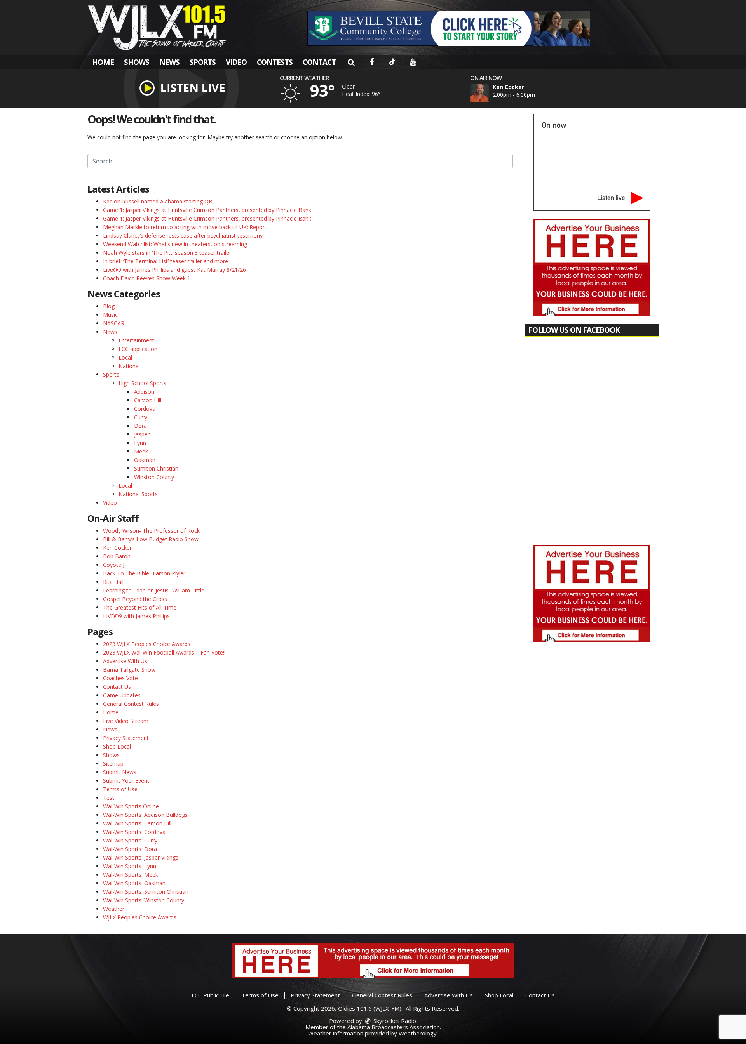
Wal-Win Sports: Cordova (134, 832)
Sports (203, 62)
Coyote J (113, 564)
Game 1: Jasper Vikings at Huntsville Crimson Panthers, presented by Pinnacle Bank (207, 210)
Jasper (142, 434)
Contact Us (117, 686)
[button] (351, 62)
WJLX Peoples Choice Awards (139, 917)
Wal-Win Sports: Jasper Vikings (140, 857)
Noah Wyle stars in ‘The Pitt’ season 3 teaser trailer (167, 252)
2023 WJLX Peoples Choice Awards (146, 644)
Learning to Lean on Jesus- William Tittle (153, 590)
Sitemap (113, 763)
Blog (109, 306)
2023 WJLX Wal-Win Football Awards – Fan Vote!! (164, 652)
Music (110, 314)
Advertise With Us (125, 661)
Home (103, 62)
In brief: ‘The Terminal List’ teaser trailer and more (165, 261)
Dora (140, 425)
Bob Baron (117, 556)
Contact (319, 62)
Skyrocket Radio (394, 1021)
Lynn (140, 442)
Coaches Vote (120, 678)
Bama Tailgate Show (129, 669)
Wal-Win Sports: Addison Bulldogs (145, 814)
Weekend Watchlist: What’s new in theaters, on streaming (175, 244)
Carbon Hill (147, 400)
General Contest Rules (131, 703)
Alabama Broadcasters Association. (394, 1027)
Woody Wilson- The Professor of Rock (151, 530)
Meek (141, 451)
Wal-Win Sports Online (131, 806)
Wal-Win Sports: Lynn (129, 866)
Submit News (119, 772)
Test (108, 797)
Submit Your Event (126, 780)
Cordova (144, 408)
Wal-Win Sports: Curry (130, 840)
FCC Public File (210, 995)
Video (236, 62)
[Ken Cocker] (488, 93)
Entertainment (136, 340)
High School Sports (142, 383)
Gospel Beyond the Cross (135, 599)
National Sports (138, 494)
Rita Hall (113, 581)
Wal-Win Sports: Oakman (134, 883)
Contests (275, 62)
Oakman (144, 460)
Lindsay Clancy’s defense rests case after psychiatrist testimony (183, 235)
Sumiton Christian (156, 468)
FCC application (138, 349)
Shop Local (117, 746)
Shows (136, 62)
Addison (144, 391)
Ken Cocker (117, 547)
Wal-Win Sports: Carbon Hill (137, 823)
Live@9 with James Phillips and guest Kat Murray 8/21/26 (174, 269)
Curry (140, 417)
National (129, 366)
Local (125, 357)
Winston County (154, 477)
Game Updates (122, 695)
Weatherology (418, 1033)
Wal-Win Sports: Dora (130, 849)
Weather (113, 908)
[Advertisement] (448, 28)
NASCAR (113, 323)
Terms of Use (120, 789)
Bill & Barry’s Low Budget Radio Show (151, 539)
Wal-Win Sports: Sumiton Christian (145, 891)
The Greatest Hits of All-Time (139, 607)
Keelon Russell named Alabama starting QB (158, 201)
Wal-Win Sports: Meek (130, 874)
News (169, 62)
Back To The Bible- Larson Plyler (144, 573)
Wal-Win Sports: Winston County (143, 900)
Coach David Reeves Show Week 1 (146, 278)
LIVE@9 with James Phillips (136, 616)
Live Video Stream (125, 720)
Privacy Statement (126, 738)
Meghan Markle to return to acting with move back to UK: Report (185, 227)
